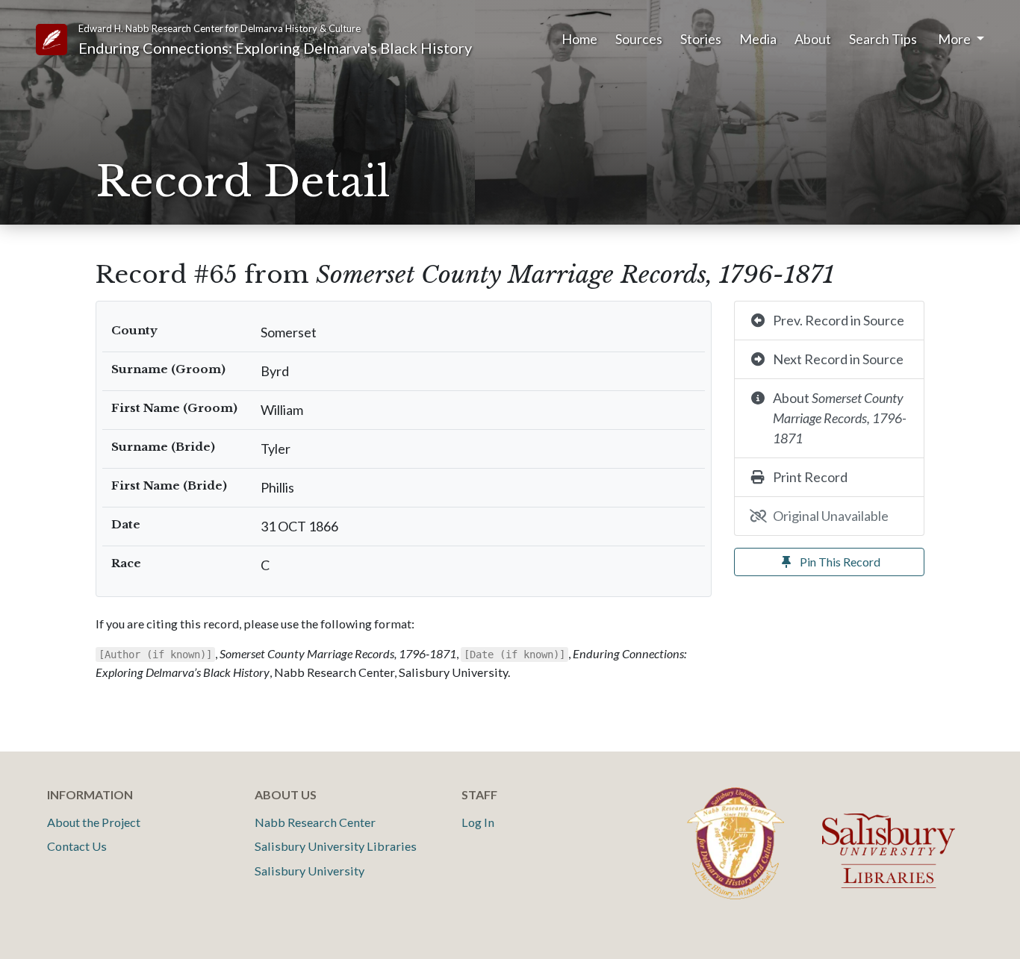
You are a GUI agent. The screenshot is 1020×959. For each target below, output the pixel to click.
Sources (638, 39)
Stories (700, 39)
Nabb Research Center (315, 822)
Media (758, 39)
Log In (477, 822)
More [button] (955, 39)
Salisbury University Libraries (336, 846)
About (812, 39)
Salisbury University (309, 870)
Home (579, 39)
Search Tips (883, 39)
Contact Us (77, 846)
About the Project (93, 822)
